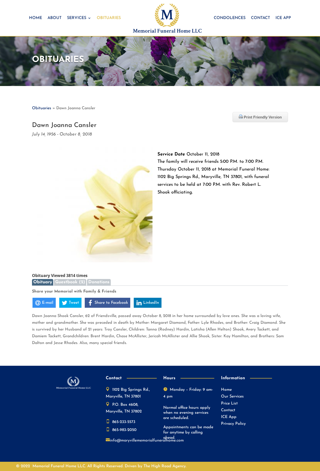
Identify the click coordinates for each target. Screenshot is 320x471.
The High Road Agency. (165, 466)
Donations (99, 282)
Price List (229, 404)
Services (76, 18)
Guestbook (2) (70, 282)
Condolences (230, 18)
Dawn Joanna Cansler (64, 125)
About (55, 18)
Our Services (232, 396)
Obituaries (109, 18)
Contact (260, 18)
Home (35, 18)
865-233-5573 (123, 422)
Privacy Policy (233, 424)
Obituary (42, 282)
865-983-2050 (124, 430)
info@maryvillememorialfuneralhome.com (147, 440)
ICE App (283, 18)
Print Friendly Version (262, 117)
